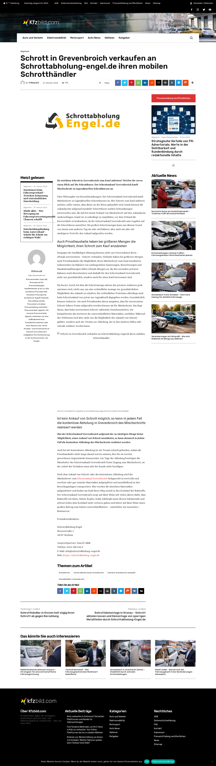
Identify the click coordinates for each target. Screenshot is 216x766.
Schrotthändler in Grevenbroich (71, 579)
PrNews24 (34, 83)
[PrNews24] (23, 83)
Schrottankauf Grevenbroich (92, 478)
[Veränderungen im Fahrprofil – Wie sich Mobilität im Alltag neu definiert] (173, 318)
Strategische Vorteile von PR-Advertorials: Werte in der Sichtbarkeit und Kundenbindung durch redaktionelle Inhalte (172, 148)
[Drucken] (165, 83)
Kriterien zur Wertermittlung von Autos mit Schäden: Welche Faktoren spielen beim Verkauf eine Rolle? (85, 740)
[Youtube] (210, 10)
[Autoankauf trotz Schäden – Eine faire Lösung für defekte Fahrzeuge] (173, 277)
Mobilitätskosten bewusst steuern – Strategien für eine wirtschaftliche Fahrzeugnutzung (38, 672)
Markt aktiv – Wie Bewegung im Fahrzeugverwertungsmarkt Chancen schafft (39, 215)
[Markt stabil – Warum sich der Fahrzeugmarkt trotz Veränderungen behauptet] (175, 653)
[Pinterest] (131, 83)
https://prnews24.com (36, 275)
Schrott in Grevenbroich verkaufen (121, 572)
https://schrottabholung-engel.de (81, 555)
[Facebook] (192, 10)
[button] (191, 37)
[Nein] (212, 761)
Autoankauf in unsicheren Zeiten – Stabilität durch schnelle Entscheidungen (127, 672)
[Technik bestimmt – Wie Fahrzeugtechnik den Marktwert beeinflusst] (85, 653)
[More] (192, 83)
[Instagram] (198, 10)
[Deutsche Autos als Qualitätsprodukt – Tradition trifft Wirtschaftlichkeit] (173, 193)
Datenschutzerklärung (163, 761)
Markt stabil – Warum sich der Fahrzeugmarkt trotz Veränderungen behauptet (173, 672)
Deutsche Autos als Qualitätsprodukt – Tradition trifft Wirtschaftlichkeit (170, 212)
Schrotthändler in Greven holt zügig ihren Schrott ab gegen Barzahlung (47, 614)
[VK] (134, 591)
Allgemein (24, 51)
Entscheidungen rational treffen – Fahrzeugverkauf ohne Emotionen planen (171, 254)
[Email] (158, 83)
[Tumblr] (172, 83)
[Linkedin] (145, 83)
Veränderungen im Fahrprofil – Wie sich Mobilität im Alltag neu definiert (170, 337)
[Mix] (186, 83)
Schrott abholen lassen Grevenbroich (89, 572)
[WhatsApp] (138, 83)
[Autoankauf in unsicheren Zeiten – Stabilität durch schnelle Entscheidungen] (130, 653)
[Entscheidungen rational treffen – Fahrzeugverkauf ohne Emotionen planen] (173, 235)
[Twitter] (204, 10)
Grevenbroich (64, 572)
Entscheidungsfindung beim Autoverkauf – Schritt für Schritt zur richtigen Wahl (36, 233)
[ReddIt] (152, 83)
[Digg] (141, 591)
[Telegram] (179, 83)
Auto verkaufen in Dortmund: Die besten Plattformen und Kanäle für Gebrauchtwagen (85, 719)
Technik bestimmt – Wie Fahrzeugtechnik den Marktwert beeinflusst (81, 672)
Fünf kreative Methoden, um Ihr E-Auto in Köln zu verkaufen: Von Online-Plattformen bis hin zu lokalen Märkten (85, 730)
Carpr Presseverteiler (169, 137)
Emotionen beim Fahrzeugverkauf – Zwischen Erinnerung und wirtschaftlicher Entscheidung (36, 195)
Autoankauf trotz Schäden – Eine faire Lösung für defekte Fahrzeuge (170, 296)
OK (146, 761)
